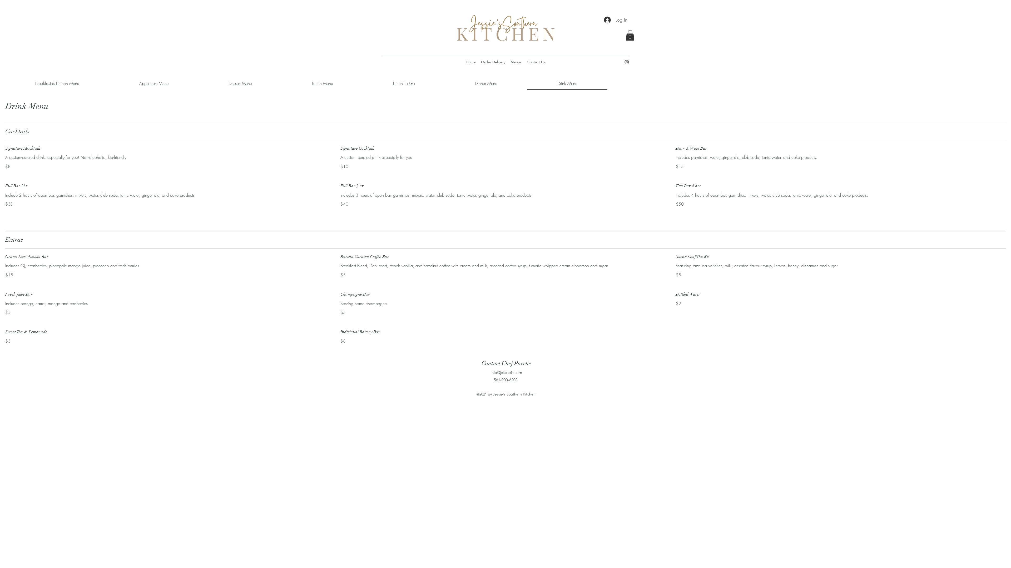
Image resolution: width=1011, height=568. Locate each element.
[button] (630, 35)
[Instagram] (626, 62)
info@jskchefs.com (506, 372)
